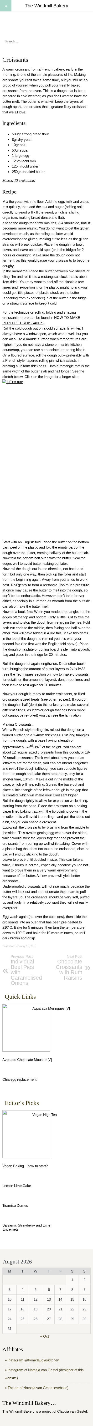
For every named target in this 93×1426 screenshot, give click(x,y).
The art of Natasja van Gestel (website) (38, 1388)
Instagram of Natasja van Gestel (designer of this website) (44, 1374)
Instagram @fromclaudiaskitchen (33, 1360)
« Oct (44, 1336)
